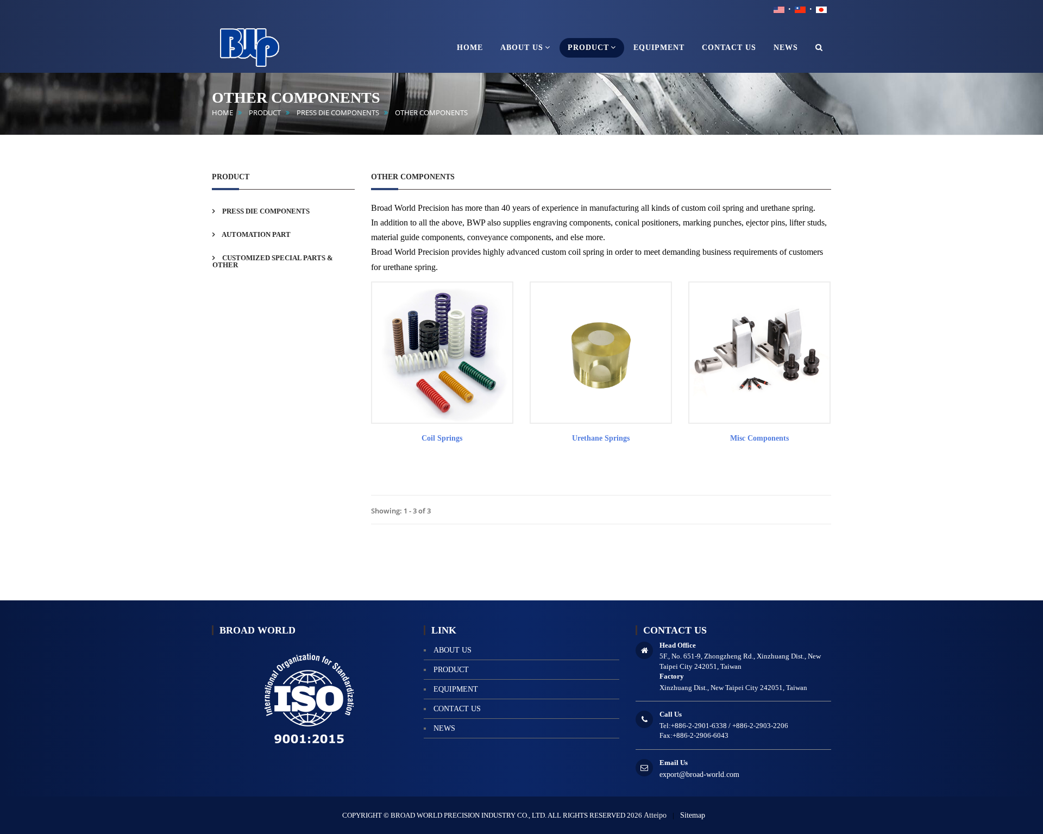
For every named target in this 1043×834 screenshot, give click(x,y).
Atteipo (655, 815)
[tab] (283, 211)
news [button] (786, 47)
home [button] (470, 47)
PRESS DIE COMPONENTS (338, 112)
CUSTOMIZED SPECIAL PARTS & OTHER (272, 261)
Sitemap (692, 815)
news (444, 728)
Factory (671, 676)
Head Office (677, 645)
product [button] (588, 47)
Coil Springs (442, 438)
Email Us (673, 762)
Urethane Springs (601, 438)
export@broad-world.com (699, 774)
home (222, 112)
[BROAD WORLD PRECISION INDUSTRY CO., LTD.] (266, 45)
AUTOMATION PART (256, 234)
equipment (455, 689)
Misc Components (759, 438)
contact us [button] (729, 47)
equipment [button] (658, 47)
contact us (457, 709)
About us (452, 650)
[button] (819, 48)
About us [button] (521, 47)
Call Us (670, 714)
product (265, 112)
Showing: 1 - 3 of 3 (401, 511)
